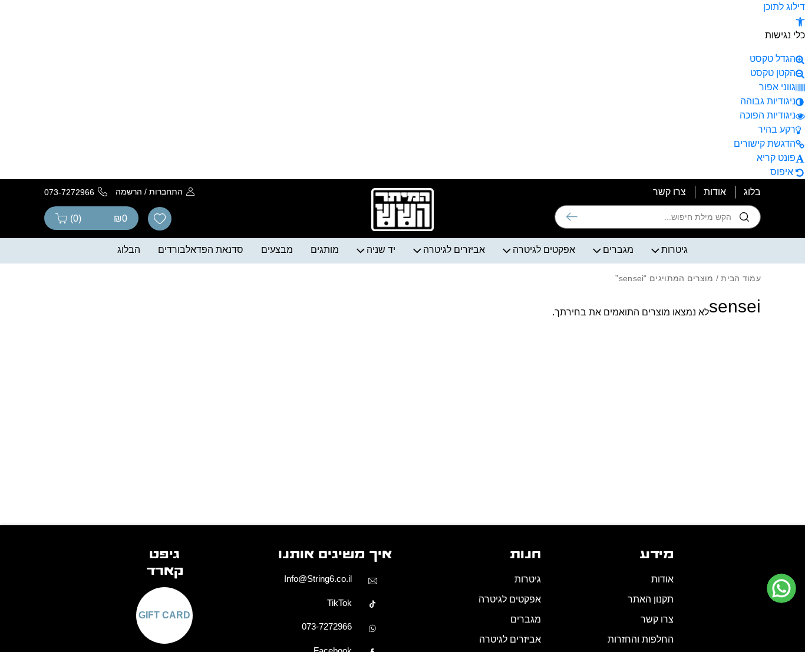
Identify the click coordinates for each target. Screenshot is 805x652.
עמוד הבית (741, 278)
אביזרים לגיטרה (454, 250)
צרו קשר (669, 192)
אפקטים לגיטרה (544, 250)
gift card (164, 615)
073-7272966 (327, 626)
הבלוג (128, 250)
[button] (800, 21)
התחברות (166, 191)
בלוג (752, 192)
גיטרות (674, 250)
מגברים (618, 250)
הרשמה (129, 191)
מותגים (325, 250)
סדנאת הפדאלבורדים (200, 250)
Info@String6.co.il (318, 579)
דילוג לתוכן (784, 7)
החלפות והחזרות (641, 639)
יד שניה (381, 250)
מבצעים (277, 250)
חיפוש (572, 217)
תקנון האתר (651, 599)
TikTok (339, 603)
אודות (715, 192)
